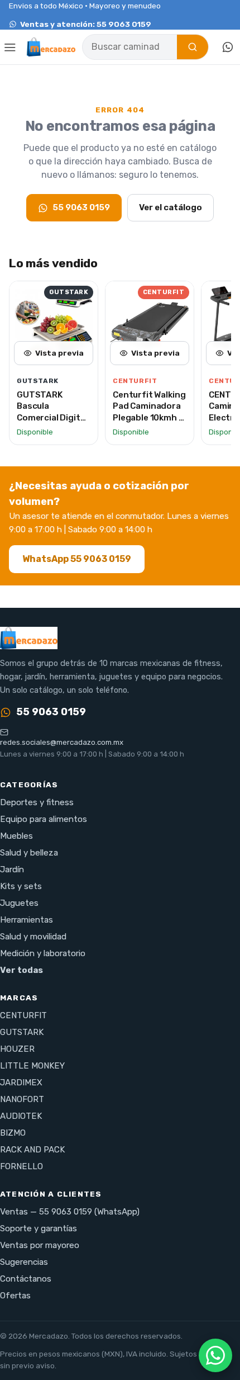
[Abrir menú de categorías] (10, 47)
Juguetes (19, 903)
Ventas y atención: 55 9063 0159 (85, 24)
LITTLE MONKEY (32, 1066)
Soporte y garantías (38, 1228)
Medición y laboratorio (42, 953)
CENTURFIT (23, 1015)
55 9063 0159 (81, 207)
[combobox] (130, 47)
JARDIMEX (21, 1082)
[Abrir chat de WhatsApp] (215, 1355)
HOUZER (17, 1049)
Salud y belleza (29, 853)
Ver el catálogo (170, 207)
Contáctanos (25, 1279)
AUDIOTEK (21, 1116)
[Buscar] (192, 47)
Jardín (12, 869)
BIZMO (13, 1133)
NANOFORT (22, 1099)
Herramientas (26, 920)
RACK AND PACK (32, 1150)
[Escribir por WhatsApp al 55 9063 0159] (227, 47)
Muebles (16, 836)
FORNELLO (21, 1166)
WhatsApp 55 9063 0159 (76, 559)
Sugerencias (24, 1262)
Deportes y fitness (37, 802)
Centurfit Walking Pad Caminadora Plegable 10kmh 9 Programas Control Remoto (149, 418)
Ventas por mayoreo (39, 1245)
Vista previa (59, 352)
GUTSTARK (22, 1032)
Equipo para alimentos (43, 819)
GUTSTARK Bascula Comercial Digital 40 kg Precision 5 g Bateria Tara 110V (52, 423)
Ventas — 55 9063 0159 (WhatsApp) (70, 1212)
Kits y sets (21, 886)
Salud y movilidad (33, 937)
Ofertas (15, 1296)
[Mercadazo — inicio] (51, 46)
